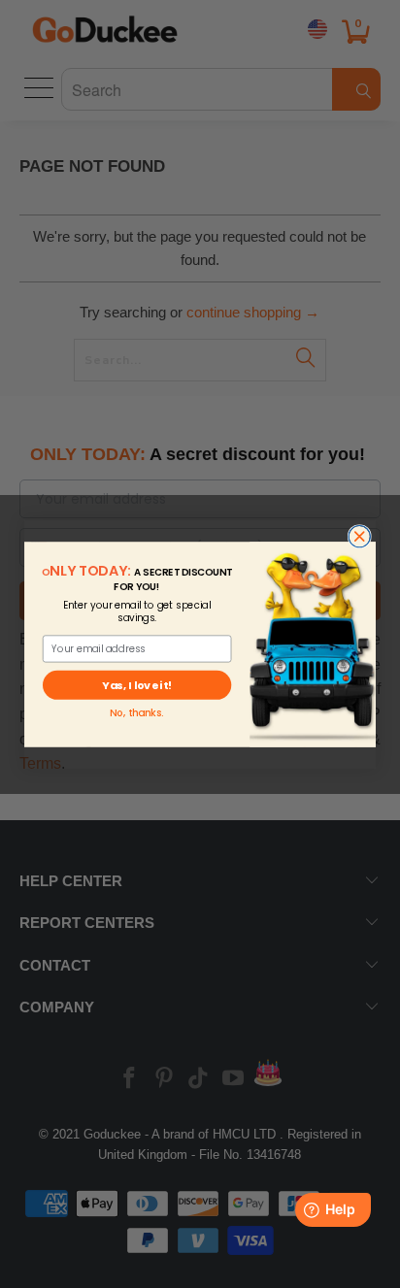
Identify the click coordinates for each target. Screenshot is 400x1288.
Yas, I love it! (136, 684)
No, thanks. (136, 712)
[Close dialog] (359, 535)
